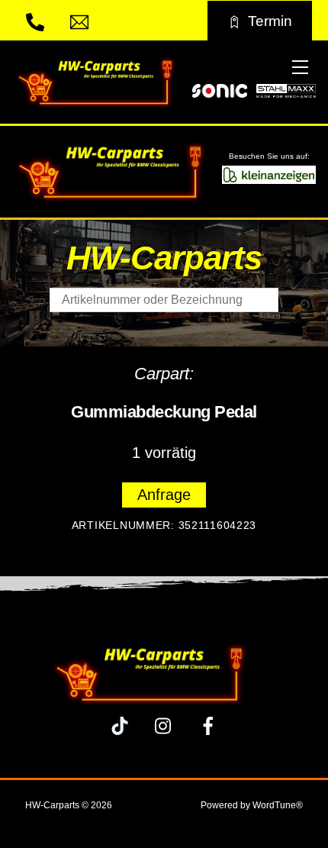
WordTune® (277, 805)
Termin (270, 20)
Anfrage (164, 494)
